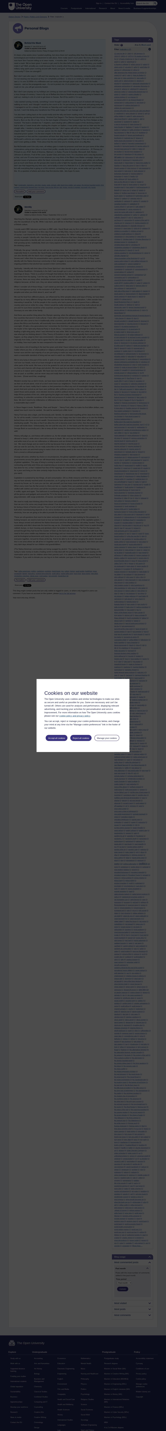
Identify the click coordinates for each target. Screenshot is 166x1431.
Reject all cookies (81, 738)
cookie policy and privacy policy (74, 716)
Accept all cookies (56, 738)
